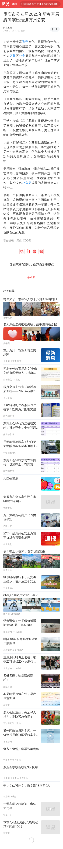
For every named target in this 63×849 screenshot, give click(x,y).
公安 (22, 56)
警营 (25, 42)
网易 (5, 4)
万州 (13, 56)
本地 (14, 4)
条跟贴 (31, 277)
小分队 (27, 183)
